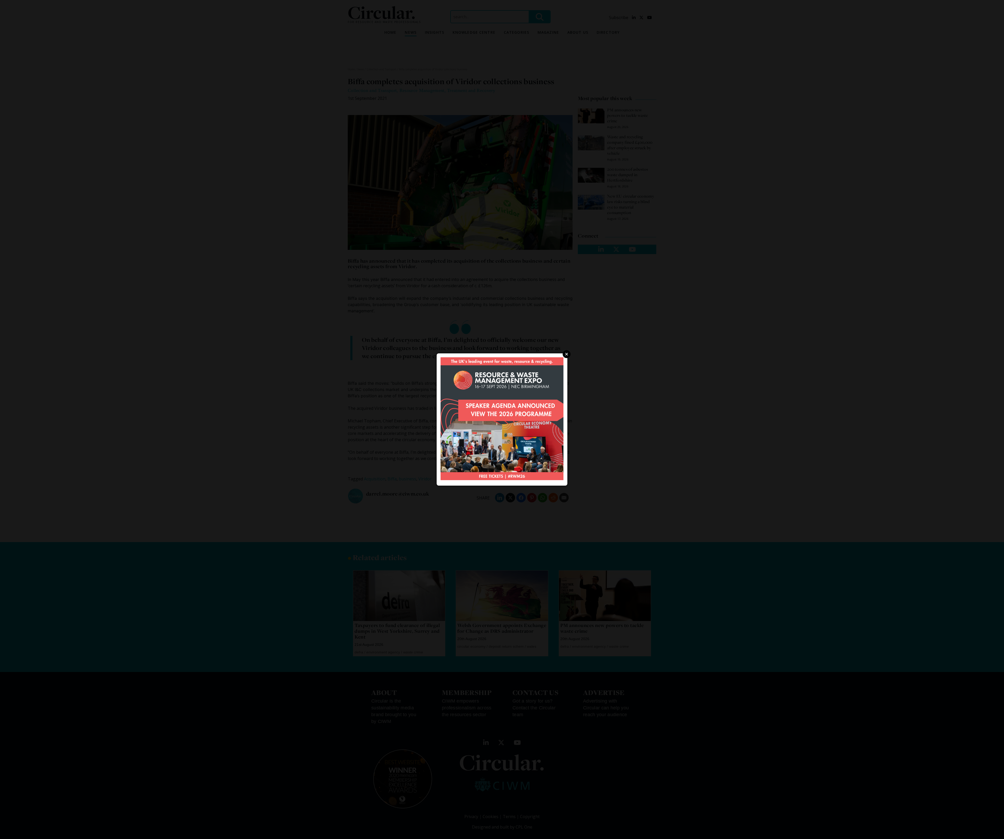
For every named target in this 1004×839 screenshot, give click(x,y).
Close (567, 354)
